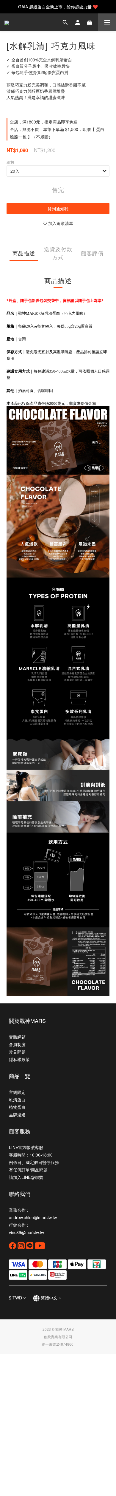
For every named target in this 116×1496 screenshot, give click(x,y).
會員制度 (17, 1044)
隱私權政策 (19, 1059)
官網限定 (17, 1092)
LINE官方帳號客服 (26, 1147)
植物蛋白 (17, 1107)
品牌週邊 (17, 1114)
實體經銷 (17, 1037)
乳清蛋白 (17, 1100)
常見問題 (17, 1052)
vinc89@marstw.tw (26, 1232)
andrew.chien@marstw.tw (33, 1217)
